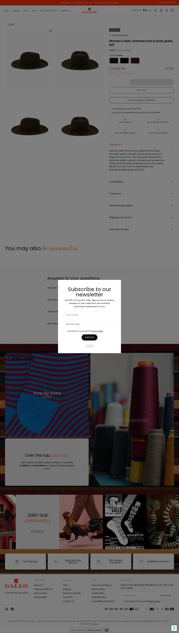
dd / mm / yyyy (72, 324)
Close (89, 345)
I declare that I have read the (85, 331)
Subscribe (89, 337)
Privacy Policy (97, 331)
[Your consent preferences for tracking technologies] (174, 628)
